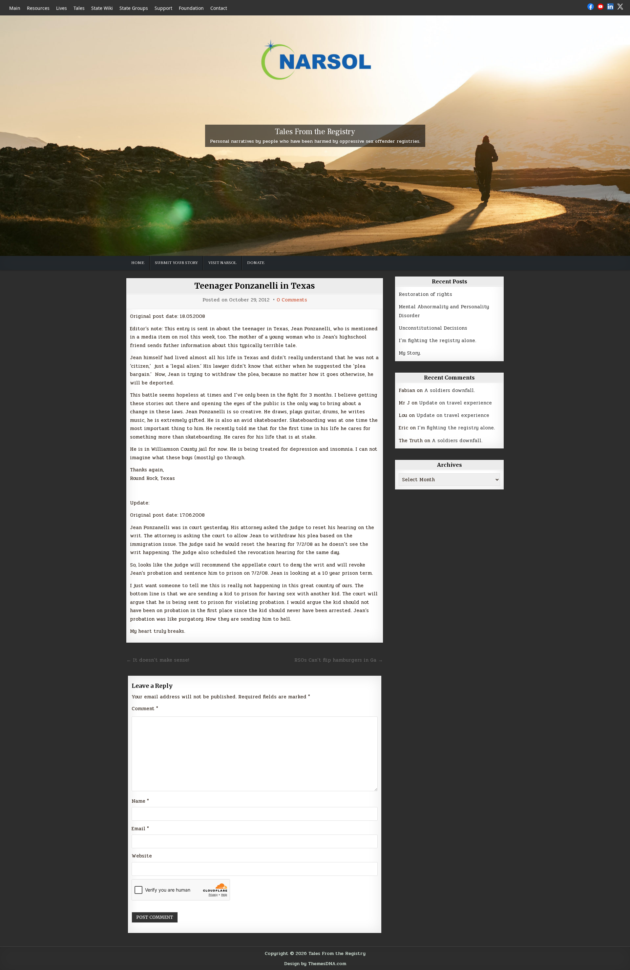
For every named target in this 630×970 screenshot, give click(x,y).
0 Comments (292, 300)
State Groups (133, 8)
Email (140, 829)
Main (14, 8)
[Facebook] (590, 7)
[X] (620, 7)
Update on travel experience (455, 403)
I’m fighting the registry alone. (437, 340)
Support (163, 8)
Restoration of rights (425, 294)
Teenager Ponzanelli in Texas (254, 286)
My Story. (410, 353)
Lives (61, 8)
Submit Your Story (176, 262)
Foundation (191, 8)
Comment (145, 708)
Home (137, 262)
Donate (255, 262)
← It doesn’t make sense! (157, 660)
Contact (218, 8)
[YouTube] (600, 7)
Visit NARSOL (222, 262)
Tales (79, 8)
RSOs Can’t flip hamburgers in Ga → (338, 660)
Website (142, 856)
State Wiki (102, 8)
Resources (38, 8)
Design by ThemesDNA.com (315, 963)
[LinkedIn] (610, 7)
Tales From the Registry (315, 132)
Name (140, 801)
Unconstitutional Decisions (433, 328)
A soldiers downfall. (449, 390)
